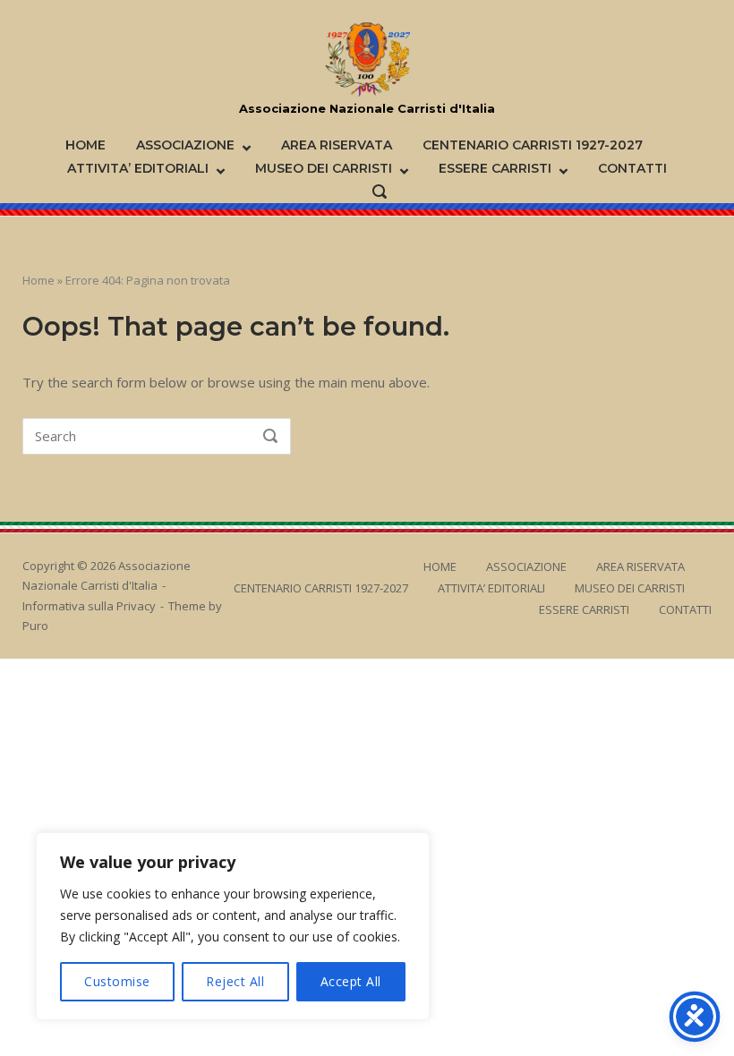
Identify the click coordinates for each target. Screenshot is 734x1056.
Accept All (350, 981)
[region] (233, 926)
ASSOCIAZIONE (185, 145)
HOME (85, 145)
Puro (35, 625)
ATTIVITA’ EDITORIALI (138, 168)
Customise (117, 981)
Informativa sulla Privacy (89, 606)
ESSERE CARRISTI (495, 168)
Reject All (235, 981)
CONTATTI (632, 168)
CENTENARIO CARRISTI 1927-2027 (532, 145)
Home (38, 280)
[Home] (367, 60)
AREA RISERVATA (336, 145)
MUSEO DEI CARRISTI (323, 168)
